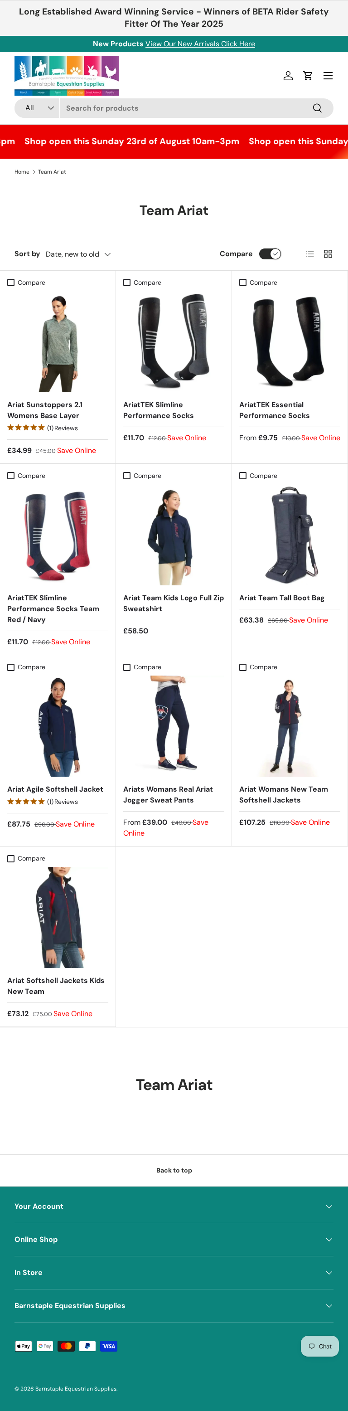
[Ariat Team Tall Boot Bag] (289, 534)
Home (21, 172)
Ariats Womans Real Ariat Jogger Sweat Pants (168, 794)
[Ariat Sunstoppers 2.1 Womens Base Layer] (57, 341)
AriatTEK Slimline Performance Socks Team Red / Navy (53, 608)
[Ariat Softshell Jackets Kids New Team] (57, 917)
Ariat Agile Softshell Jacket (55, 789)
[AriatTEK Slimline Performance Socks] (173, 341)
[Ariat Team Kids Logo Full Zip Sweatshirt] (173, 534)
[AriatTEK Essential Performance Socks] (289, 341)
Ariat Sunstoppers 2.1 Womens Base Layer (44, 410)
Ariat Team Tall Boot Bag (282, 598)
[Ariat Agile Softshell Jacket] (57, 726)
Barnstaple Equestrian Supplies (75, 1388)
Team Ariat (52, 172)
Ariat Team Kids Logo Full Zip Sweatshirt (173, 603)
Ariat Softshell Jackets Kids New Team (56, 986)
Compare (236, 253)
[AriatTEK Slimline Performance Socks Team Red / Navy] (57, 534)
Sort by (27, 253)
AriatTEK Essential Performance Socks (274, 410)
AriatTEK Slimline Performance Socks (158, 410)
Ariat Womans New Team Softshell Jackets (283, 794)
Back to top (174, 1170)
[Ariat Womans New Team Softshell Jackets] (289, 726)
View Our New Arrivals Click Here (200, 44)
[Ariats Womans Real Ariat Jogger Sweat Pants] (173, 726)
